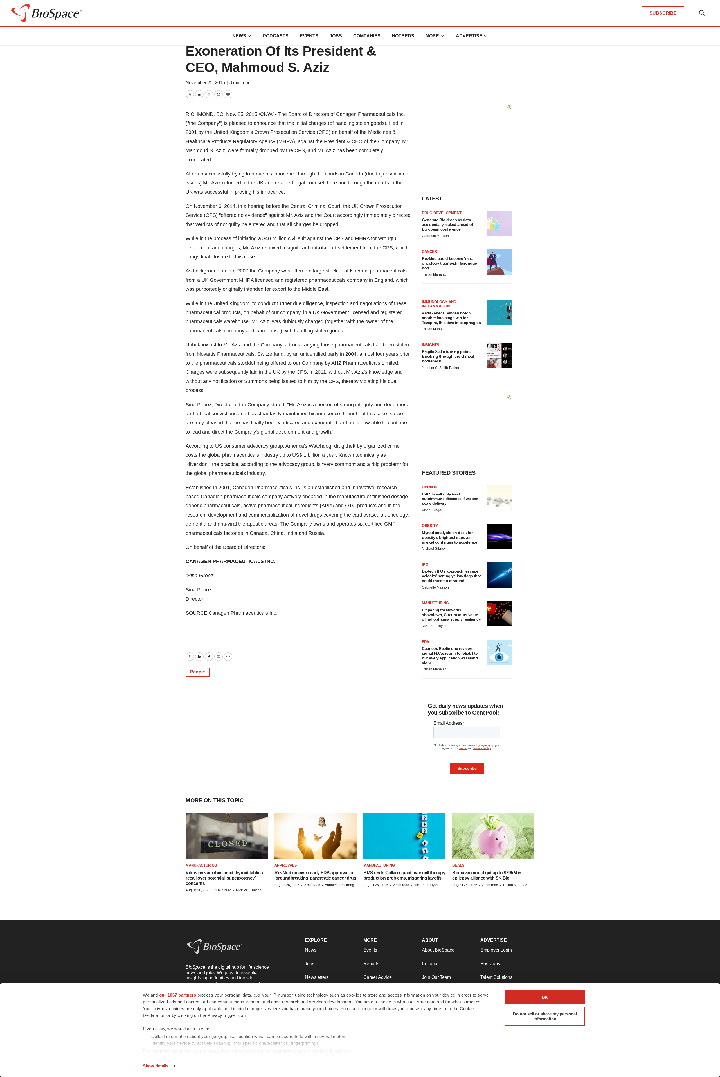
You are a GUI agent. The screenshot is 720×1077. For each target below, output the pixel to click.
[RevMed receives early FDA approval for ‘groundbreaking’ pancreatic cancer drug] (315, 836)
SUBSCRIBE (663, 13)
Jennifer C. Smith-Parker (440, 368)
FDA (425, 642)
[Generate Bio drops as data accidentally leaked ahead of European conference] (499, 223)
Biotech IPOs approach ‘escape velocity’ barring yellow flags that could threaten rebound (451, 576)
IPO (425, 564)
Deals (458, 865)
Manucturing (435, 603)
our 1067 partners (177, 995)
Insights (430, 345)
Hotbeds (403, 35)
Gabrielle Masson (435, 236)
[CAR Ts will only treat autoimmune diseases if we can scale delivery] (499, 497)
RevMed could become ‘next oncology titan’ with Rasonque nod (449, 263)
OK (545, 997)
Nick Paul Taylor (434, 626)
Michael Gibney (434, 549)
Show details (155, 1066)
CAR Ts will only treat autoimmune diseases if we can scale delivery (450, 499)
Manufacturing (201, 865)
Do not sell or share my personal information (545, 1016)
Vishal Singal (432, 510)
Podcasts (276, 35)
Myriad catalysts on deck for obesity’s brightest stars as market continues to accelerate (449, 537)
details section (335, 1051)
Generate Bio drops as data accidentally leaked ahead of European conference (447, 225)
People (197, 672)
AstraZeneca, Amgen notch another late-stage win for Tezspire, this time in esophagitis (451, 318)
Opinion (429, 487)
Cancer (429, 251)
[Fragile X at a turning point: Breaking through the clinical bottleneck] (499, 355)
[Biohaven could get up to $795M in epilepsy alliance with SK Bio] (493, 836)
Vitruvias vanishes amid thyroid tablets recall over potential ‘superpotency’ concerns (224, 878)
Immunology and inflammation (439, 304)
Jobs (336, 35)
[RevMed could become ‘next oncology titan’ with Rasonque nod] (499, 262)
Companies (367, 35)
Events (309, 35)
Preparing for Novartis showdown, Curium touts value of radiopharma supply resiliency (451, 615)
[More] (249, 36)
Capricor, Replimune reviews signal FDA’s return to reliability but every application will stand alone (450, 655)
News (239, 35)
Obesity (430, 526)
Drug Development (442, 213)
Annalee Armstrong (339, 885)
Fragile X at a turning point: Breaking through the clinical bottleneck (448, 356)
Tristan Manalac (434, 274)
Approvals (285, 865)
